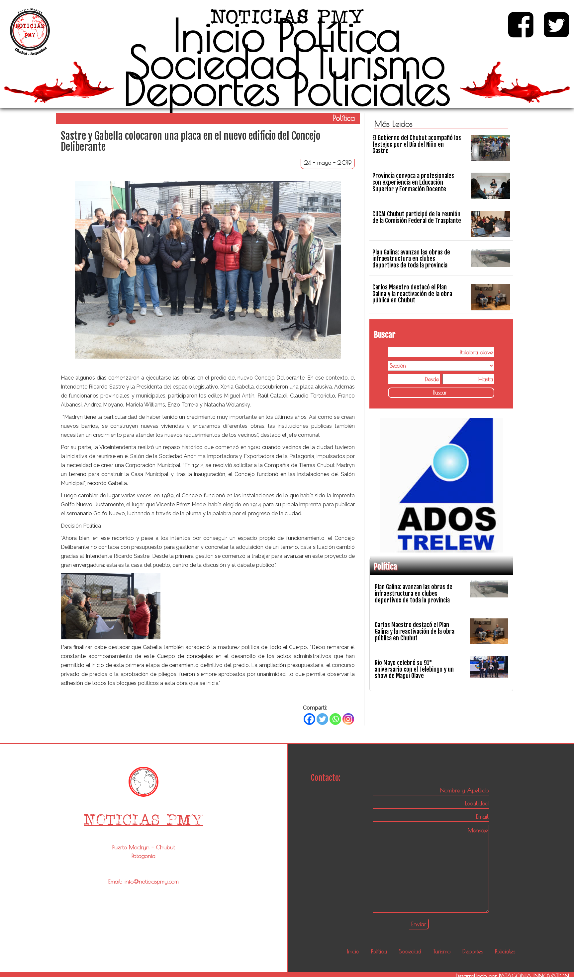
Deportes (201, 88)
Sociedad (214, 61)
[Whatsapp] (335, 719)
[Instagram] (348, 719)
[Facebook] (309, 719)
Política (339, 34)
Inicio (219, 34)
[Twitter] (322, 719)
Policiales (371, 88)
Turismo (379, 61)
